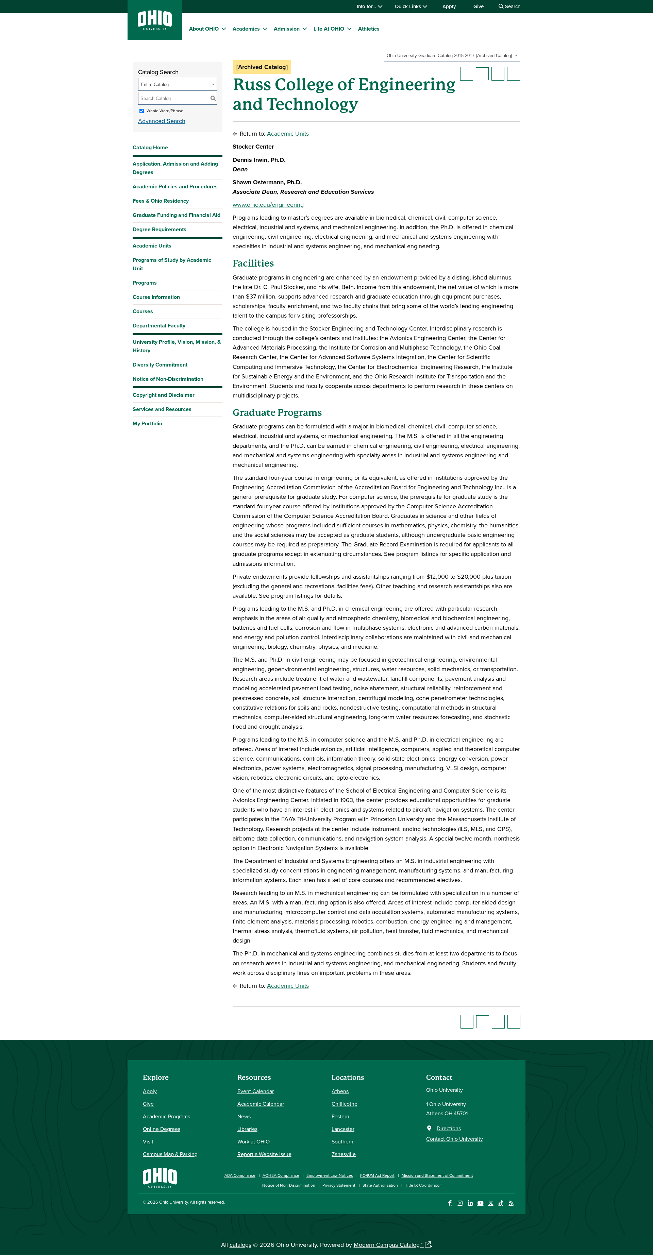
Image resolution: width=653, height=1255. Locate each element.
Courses (143, 311)
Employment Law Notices (329, 1175)
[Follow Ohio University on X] (490, 1203)
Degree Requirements (159, 229)
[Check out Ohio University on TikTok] (501, 1203)
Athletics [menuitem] (369, 29)
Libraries (247, 1129)
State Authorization (380, 1185)
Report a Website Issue (264, 1154)
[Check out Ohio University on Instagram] (460, 1203)
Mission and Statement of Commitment (437, 1175)
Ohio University (173, 1202)
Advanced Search (161, 121)
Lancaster (343, 1129)
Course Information (156, 297)
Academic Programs (166, 1116)
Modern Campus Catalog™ (388, 1244)
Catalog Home (150, 147)
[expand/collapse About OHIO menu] (224, 28)
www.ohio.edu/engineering (268, 204)
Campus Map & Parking (170, 1154)
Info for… (367, 6)
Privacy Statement (338, 1185)
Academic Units (152, 246)
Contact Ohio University (454, 1138)
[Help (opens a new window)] (513, 74)
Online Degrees (161, 1129)
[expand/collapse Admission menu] (304, 28)
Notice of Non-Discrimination (168, 379)
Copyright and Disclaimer (164, 395)
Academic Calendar (260, 1103)
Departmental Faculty (159, 325)
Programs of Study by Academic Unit (172, 264)
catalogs (240, 1244)
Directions (449, 1128)
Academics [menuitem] (246, 29)
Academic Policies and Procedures (175, 186)
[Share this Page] (482, 73)
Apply (449, 6)
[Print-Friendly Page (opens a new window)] (497, 74)
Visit (148, 1141)
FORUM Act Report (377, 1175)
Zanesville (344, 1154)
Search (512, 6)
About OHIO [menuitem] (204, 29)
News (244, 1116)
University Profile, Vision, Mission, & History (177, 346)
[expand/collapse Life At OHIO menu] (349, 28)
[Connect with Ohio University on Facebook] (450, 1203)
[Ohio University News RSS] (511, 1203)
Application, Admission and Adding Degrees (175, 168)
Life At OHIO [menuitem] (329, 29)
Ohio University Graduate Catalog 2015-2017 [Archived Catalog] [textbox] (449, 55)
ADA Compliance (239, 1175)
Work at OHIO (253, 1141)
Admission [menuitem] (287, 29)
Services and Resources (162, 409)
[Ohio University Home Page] (160, 1177)
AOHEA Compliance (281, 1175)
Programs (145, 283)
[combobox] (452, 55)
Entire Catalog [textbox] (155, 84)
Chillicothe (344, 1103)
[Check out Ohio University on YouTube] (480, 1203)
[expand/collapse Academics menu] (265, 28)
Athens (340, 1091)
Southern (342, 1141)
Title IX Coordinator (423, 1185)
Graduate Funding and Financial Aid (176, 215)
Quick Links (408, 6)
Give (478, 6)
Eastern (340, 1116)
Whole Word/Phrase (165, 111)
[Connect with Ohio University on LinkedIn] (470, 1203)
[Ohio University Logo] (155, 27)
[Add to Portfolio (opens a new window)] (466, 74)
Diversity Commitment (160, 365)
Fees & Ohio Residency (161, 201)
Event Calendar (255, 1091)
